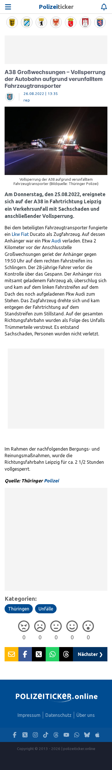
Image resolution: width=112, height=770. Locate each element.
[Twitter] (25, 735)
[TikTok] (46, 735)
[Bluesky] (87, 735)
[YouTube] (66, 735)
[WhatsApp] (77, 735)
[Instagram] (35, 735)
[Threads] (56, 735)
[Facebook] (15, 735)
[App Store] (97, 735)
